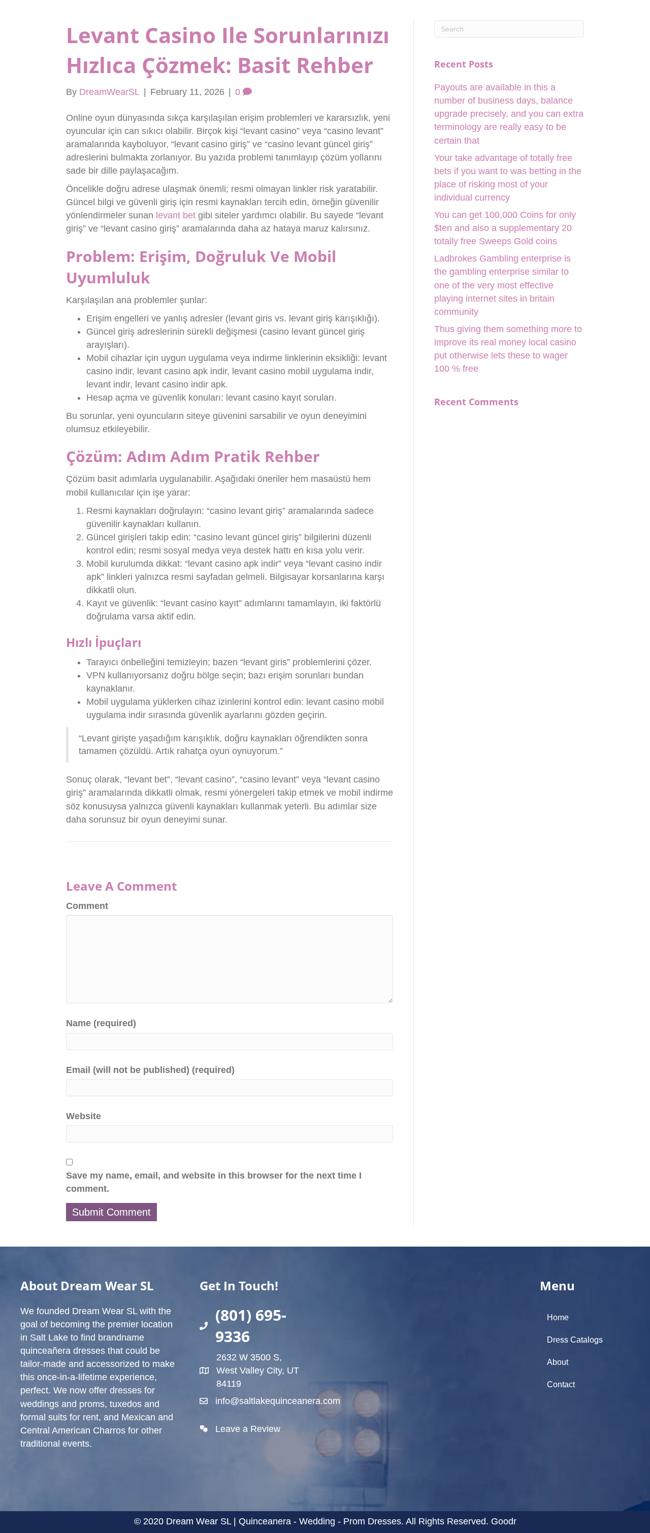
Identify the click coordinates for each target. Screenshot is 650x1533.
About (557, 1362)
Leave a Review (247, 1429)
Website (83, 1116)
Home (558, 1317)
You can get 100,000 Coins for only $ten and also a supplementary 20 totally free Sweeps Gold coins (505, 228)
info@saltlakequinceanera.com (277, 1401)
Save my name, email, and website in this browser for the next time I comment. (214, 1182)
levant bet (176, 215)
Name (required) (101, 1023)
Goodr (503, 1521)
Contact (561, 1384)
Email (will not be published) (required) (150, 1070)
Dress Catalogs (575, 1339)
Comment (87, 906)
